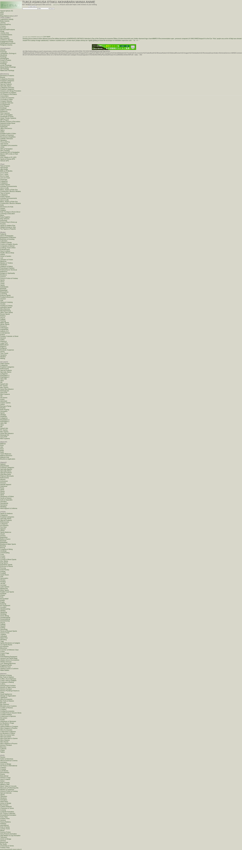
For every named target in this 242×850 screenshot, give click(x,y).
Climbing (3, 551)
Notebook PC (40, 36)
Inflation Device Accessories (9, 660)
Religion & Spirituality (7, 273)
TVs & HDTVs (5, 142)
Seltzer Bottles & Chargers (9, 726)
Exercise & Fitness (6, 566)
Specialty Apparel (6, 469)
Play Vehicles (4, 219)
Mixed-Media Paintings (8, 67)
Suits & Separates (6, 500)
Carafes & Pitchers (6, 708)
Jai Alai (2, 583)
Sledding (3, 614)
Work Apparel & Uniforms (8, 508)
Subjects (3, 234)
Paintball (3, 593)
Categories (4, 181)
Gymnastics (4, 578)
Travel (2, 283)
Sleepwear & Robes (7, 496)
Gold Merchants (5, 82)
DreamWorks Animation (8, 815)
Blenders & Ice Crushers (8, 706)
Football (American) (7, 297)
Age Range (4, 167)
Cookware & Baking (7, 682)
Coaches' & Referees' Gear (9, 650)
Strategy (3, 414)
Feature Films (5, 818)
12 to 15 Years (5, 178)
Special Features (6, 84)
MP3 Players (4, 120)
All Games (3, 397)
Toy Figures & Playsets (8, 229)
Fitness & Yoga (5, 777)
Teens (2, 282)
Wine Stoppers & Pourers (8, 728)
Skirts (2, 495)
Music (2, 215)
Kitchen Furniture (6, 689)
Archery (2, 535)
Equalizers (3, 111)
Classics (3, 767)
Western (3, 357)
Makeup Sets (4, 457)
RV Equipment (5, 605)
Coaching (3, 294)
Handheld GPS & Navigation (10, 152)
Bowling (3, 546)
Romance (3, 275)
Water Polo (4, 638)
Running (3, 604)
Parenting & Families (7, 268)
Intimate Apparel (5, 484)
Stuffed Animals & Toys (8, 227)
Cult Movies (4, 771)
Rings (2, 31)
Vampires (3, 355)
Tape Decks (4, 144)
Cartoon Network (6, 806)
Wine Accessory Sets (7, 735)
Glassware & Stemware (8, 721)
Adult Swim (4, 801)
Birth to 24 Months (6, 171)
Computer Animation (7, 812)
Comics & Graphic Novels (9, 244)
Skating (2, 610)
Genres (2, 757)
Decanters (3, 718)
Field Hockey (4, 570)
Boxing (2, 547)
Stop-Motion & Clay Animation (10, 835)
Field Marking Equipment (8, 656)
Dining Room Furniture (8, 685)
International (4, 825)
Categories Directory (7, 79)
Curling (2, 558)
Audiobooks (4, 287)
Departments (4, 466)
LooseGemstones (6, 34)
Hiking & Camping (6, 302)
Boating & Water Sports (8, 544)
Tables (2, 752)
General (3, 299)
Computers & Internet (7, 246)
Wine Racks (4, 742)
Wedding (3, 507)
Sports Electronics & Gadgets (10, 643)
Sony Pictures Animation (8, 834)
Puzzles (3, 224)
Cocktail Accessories (7, 711)
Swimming (3, 629)
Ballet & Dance (5, 539)
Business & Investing (7, 239)
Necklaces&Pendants (7, 29)
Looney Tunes (5, 829)
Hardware (3, 416)
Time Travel (4, 353)
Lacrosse (3, 585)
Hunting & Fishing (6, 305)
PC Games (4, 386)
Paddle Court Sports (7, 592)
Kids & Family (5, 783)
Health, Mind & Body (7, 253)
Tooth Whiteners (5, 454)
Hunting (3, 581)
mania (29, 36)
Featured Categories (7, 81)
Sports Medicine (5, 532)
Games (2, 208)
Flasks (2, 719)
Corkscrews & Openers (8, 716)
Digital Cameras (5, 109)
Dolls (2, 205)
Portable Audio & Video (8, 133)
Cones (2, 651)
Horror (2, 781)
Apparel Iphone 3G (6, 11)
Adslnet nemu (8, 16)
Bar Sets (3, 702)
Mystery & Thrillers (6, 263)
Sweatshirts (4, 503)
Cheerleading (4, 553)
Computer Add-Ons (6, 103)
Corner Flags (4, 653)
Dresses (3, 483)
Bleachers (3, 648)
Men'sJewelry (4, 38)
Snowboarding (5, 617)
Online (2, 404)
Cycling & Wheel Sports (8, 559)
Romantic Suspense (7, 350)
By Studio (3, 844)
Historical (3, 341)
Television (3, 796)
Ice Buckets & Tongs (7, 723)
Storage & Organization (8, 696)
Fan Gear (3, 527)
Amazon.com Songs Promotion (10, 91)
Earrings (3, 28)
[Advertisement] (37, 22)
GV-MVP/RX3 (33, 36)
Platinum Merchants (7, 476)
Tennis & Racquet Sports (8, 631)
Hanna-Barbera (5, 822)
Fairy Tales (4, 817)
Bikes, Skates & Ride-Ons (9, 190)
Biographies (4, 292)
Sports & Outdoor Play (7, 225)
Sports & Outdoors (6, 513)
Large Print (4, 343)
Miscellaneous (5, 309)
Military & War (5, 784)
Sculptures (3, 62)
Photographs (4, 58)
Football (3, 573)
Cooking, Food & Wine (8, 247)
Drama (2, 774)
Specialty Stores (5, 86)
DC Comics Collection (7, 813)
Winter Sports (4, 324)
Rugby (2, 602)
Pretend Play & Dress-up (8, 222)
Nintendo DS (4, 391)
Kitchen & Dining (6, 675)
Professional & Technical (8, 270)
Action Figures (5, 184)
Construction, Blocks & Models (10, 191)
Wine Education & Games (9, 738)
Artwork (2, 50)
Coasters (3, 709)
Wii (1, 382)
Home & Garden (5, 256)
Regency (3, 346)
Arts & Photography (6, 236)
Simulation (3, 411)
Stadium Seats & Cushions (9, 668)
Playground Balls (6, 665)
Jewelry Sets (4, 33)
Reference (3, 271)
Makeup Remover (6, 455)
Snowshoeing (5, 621)
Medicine (3, 261)
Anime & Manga (5, 764)
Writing (2, 358)
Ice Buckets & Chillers (7, 733)
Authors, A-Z (4, 331)
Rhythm (2, 408)
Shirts (2, 489)
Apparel (3, 464)
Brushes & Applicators (7, 459)
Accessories (4, 36)
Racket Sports (5, 314)
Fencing (3, 568)
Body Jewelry (4, 21)
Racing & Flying (5, 406)
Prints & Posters (5, 60)
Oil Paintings (4, 69)
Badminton (4, 537)
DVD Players (4, 106)
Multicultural (4, 345)
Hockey (2, 304)
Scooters (3, 607)
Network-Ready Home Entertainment (7, 124)
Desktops (3, 108)
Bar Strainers (4, 704)
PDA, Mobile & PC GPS (8, 157)
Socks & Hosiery (5, 498)
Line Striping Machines (8, 663)
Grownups (3, 179)
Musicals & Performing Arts (9, 788)
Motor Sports (4, 590)
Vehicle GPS (4, 161)
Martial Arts (4, 588)
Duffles (2, 655)
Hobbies (3, 210)
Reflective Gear (5, 667)
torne (2, 12)
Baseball (3, 288)
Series (2, 351)
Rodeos (3, 316)
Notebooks (4, 127)
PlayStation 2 (4, 377)
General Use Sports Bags (8, 658)
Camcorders (4, 96)
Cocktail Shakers (6, 714)
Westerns (3, 798)
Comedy (3, 769)
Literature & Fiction (6, 259)
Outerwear (3, 486)
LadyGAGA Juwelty (6, 19)
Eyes (2, 445)
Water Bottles (4, 670)
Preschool (3, 220)
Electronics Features (7, 75)
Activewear (4, 481)
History (2, 254)
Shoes (2, 491)
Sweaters (3, 501)
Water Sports (4, 322)
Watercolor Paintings (7, 70)
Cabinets (3, 748)
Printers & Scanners (7, 135)
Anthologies (4, 328)
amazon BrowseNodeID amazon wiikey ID (11, 849)
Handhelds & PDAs (6, 116)
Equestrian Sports (6, 564)
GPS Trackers (5, 150)
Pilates (2, 595)
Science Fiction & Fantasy (9, 278)
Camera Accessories (7, 98)
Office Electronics (6, 128)
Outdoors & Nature (6, 266)
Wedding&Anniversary (7, 43)
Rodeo (2, 600)
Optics (2, 130)
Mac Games (4, 387)
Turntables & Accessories (8, 145)
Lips (1, 447)
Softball (2, 319)
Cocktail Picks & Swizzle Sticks (10, 713)
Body (2, 450)
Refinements (4, 368)
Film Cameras (5, 113)
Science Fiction (5, 832)
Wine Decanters (5, 737)
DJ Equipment (5, 104)
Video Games (4, 363)
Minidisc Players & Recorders (10, 121)
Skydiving (3, 612)
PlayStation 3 (4, 375)
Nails (2, 452)
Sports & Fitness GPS (7, 159)
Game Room (4, 575)
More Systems (5, 394)
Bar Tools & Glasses (7, 677)
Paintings (3, 57)
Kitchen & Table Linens (8, 687)
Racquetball (4, 599)
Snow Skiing (4, 616)
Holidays (3, 823)
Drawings (3, 52)
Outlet (2, 132)
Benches (3, 747)
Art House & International (8, 766)
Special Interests (5, 793)
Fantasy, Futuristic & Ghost (9, 336)
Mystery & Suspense (7, 789)
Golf (1, 300)
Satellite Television (6, 138)
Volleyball (3, 636)
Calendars (3, 241)
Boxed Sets (4, 842)
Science (3, 276)
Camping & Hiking (6, 549)
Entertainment (5, 249)
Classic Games (5, 403)
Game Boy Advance (7, 389)
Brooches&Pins (5, 24)
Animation (3, 762)
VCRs (2, 147)
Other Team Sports (6, 312)
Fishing (2, 571)
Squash (2, 626)
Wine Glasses (5, 740)
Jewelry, (3, 23)
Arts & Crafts (4, 188)
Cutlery (2, 684)
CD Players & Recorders (8, 94)
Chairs (2, 750)
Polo (1, 597)
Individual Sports (6, 307)
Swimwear (3, 505)
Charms (3, 26)
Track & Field (4, 633)
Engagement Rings (6, 41)
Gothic (2, 340)
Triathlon (3, 634)
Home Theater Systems (8, 118)
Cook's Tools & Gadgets (8, 680)
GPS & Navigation (6, 115)
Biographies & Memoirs (8, 237)
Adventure (3, 401)
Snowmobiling (5, 619)
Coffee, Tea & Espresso (8, 679)
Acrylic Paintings (6, 65)
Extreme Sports (5, 295)
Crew (2, 554)
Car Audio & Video (6, 99)
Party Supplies (5, 217)
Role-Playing (4, 409)
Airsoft (2, 534)
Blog (1, 16)
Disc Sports (4, 561)
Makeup (3, 443)
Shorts (2, 493)
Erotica (2, 334)
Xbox (2, 380)
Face (2, 449)
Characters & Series (7, 808)
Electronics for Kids (6, 207)
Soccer (2, 317)
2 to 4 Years (4, 173)
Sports (2, 280)
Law (1, 258)
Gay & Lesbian (5, 251)
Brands (2, 77)
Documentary (4, 772)
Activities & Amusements (8, 186)
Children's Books (6, 242)
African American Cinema (8, 760)
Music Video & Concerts (8, 786)
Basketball (3, 290)
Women (2, 479)
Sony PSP (3, 392)
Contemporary (5, 333)
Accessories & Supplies (8, 92)
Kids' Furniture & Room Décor (10, 212)
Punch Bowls (4, 725)
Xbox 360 (3, 379)
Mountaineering (5, 311)
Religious (3, 348)
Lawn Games (4, 587)
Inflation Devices (5, 662)
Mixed (2, 830)
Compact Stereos (6, 101)
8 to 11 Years (4, 176)
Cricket (2, 556)
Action (2, 399)
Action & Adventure (6, 759)
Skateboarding (5, 609)
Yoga (2, 641)
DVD (2, 14)
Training (3, 321)
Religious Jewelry (6, 45)
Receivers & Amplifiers (8, 137)
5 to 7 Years (4, 174)
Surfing (2, 627)
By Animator (4, 805)
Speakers (3, 140)
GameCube (4, 384)
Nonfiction (3, 265)
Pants (2, 488)
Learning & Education (7, 213)
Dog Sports (4, 563)
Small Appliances (6, 694)
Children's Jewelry (6, 40)
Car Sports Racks (6, 645)
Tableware (3, 697)
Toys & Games (5, 166)
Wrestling (3, 639)
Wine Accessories (6, 699)
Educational (4, 776)
